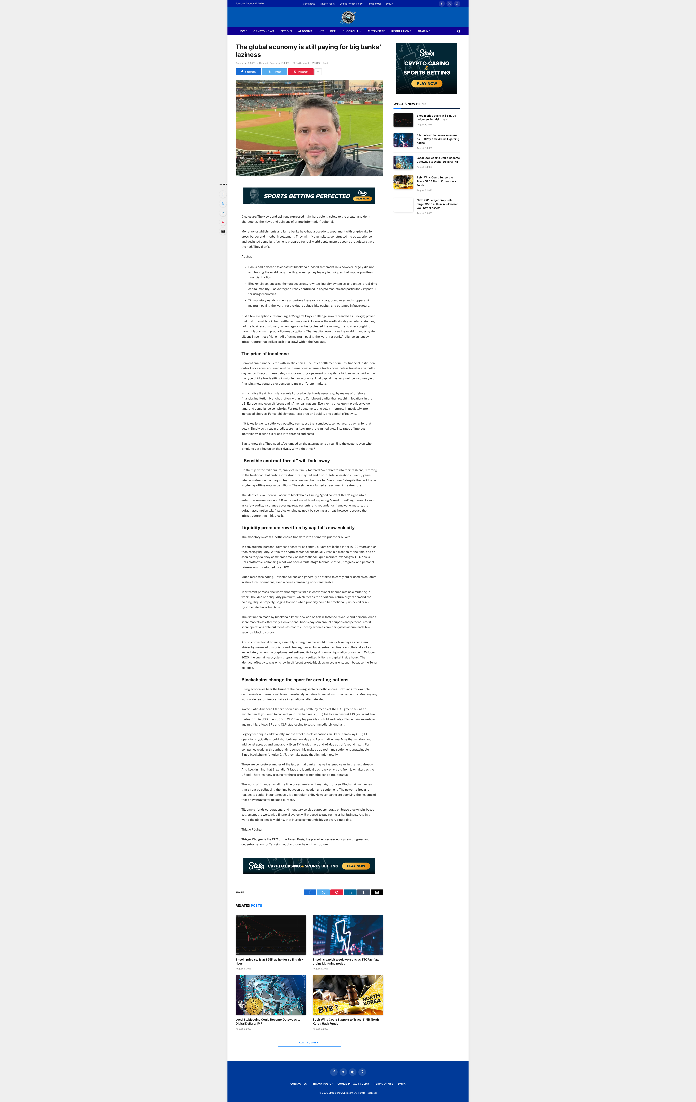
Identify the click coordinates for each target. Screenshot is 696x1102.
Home (243, 31)
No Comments (303, 63)
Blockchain (352, 31)
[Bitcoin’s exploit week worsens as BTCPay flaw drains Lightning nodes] (348, 935)
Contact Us (309, 3)
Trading (424, 31)
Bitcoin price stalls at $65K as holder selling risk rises (269, 961)
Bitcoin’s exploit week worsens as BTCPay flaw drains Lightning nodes (346, 961)
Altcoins (305, 31)
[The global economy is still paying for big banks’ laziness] (309, 128)
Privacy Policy (327, 3)
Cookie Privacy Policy (351, 3)
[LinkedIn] (223, 212)
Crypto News (263, 31)
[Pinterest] (223, 222)
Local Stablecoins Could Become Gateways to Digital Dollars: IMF (268, 1021)
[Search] (458, 31)
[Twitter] (223, 203)
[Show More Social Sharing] (318, 71)
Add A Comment (309, 1042)
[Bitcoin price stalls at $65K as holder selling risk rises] (271, 935)
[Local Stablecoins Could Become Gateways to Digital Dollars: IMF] (271, 995)
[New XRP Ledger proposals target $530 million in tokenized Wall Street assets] (403, 205)
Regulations (401, 31)
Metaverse (376, 31)
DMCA (389, 3)
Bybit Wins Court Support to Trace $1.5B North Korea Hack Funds (346, 1021)
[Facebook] (223, 194)
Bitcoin (286, 31)
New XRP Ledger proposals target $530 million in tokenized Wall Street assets (437, 204)
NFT (321, 31)
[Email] (223, 231)
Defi (333, 31)
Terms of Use (374, 3)
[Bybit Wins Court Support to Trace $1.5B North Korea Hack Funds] (348, 995)
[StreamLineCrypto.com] (348, 17)
